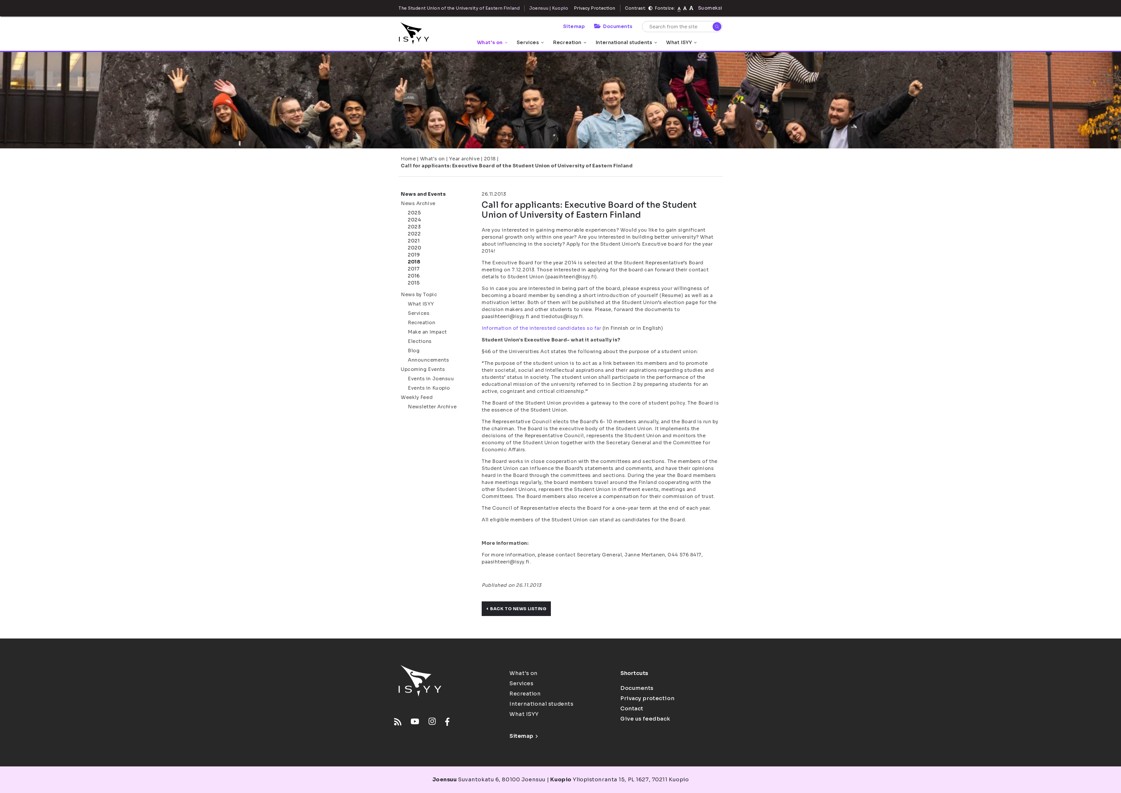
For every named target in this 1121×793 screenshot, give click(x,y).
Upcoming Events (423, 369)
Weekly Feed (417, 397)
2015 (413, 283)
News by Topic (419, 294)
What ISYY (679, 42)
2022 (414, 234)
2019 (414, 255)
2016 (413, 276)
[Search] (717, 26)
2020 (414, 248)
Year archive (464, 159)
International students (624, 42)
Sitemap (574, 26)
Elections (420, 341)
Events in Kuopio (429, 388)
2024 (414, 220)
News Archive (418, 203)
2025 (414, 213)
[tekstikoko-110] (685, 8)
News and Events (423, 194)
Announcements (428, 360)
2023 (414, 227)
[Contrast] (650, 8)
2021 (413, 241)
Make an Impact (427, 332)
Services (528, 42)
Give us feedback (645, 719)
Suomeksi (710, 8)
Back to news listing (518, 608)
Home (408, 159)
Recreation (567, 42)
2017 (413, 269)
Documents (618, 26)
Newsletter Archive (432, 407)
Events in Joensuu (431, 379)
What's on (490, 42)
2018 (490, 159)
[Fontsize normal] (679, 8)
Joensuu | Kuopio (548, 8)
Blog (413, 351)
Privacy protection (647, 698)
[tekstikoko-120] (691, 8)
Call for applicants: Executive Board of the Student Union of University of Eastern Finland (517, 166)
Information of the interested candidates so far (542, 328)
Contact (631, 708)
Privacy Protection (594, 8)
